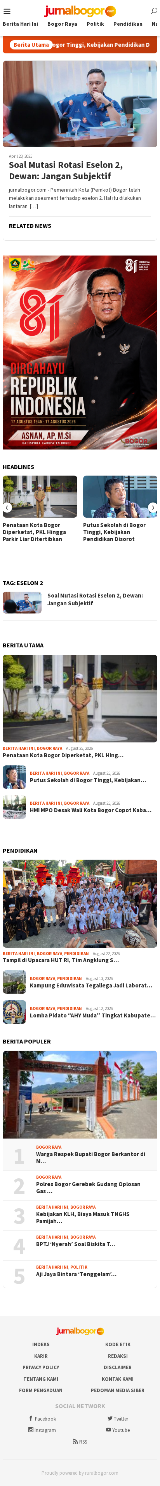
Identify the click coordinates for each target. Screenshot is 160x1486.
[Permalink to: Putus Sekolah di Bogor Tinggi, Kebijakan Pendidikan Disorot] (120, 496)
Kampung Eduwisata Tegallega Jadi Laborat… (91, 985)
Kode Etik (117, 1344)
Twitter (121, 1418)
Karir (41, 1356)
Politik (78, 1267)
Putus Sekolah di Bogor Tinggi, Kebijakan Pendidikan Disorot (114, 532)
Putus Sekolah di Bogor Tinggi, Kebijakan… (88, 780)
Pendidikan (76, 953)
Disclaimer (118, 1367)
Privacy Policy (41, 1367)
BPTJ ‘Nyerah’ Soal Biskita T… (75, 1244)
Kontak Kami (118, 1379)
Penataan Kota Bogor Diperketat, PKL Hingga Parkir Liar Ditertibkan (34, 532)
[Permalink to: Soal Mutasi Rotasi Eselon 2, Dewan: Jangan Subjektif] (80, 103)
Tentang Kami (40, 1379)
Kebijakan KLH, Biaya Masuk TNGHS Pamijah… (83, 1218)
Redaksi (118, 1356)
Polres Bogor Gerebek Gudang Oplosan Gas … (88, 1188)
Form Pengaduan (41, 1390)
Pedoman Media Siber (117, 1390)
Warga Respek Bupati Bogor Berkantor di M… (90, 1158)
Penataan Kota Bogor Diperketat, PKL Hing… (63, 755)
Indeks (41, 1344)
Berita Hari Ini (19, 748)
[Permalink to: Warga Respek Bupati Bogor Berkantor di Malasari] (80, 1095)
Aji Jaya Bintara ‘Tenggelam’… (76, 1274)
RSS (83, 1441)
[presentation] (7, 507)
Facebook (45, 1418)
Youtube (121, 1430)
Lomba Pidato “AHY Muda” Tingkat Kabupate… (93, 1015)
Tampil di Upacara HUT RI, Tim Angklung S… (61, 960)
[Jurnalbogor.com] (80, 10)
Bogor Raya (49, 748)
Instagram (45, 1430)
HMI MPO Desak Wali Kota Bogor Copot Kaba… (90, 810)
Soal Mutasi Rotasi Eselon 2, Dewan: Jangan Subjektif (66, 170)
